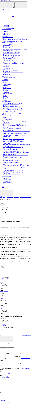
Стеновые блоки (5, 83)
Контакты (3, 390)
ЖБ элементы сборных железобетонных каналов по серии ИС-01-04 (12, 108)
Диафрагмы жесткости (6, 69)
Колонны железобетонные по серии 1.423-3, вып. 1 (10, 60)
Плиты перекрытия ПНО (6, 25)
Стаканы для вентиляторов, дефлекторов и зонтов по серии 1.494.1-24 (13, 43)
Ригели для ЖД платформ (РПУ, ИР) (8, 177)
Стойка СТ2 (1, 308)
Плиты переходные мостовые (7, 175)
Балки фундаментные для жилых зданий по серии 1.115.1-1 (11, 52)
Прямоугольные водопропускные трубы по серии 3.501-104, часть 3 (12, 161)
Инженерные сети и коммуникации (6, 101)
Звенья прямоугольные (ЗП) (7, 148)
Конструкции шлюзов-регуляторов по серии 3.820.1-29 (10, 111)
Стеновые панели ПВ (6, 33)
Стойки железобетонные (5, 79)
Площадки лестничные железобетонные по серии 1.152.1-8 (11, 51)
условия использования (3, 400)
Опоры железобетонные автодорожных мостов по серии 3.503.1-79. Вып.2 (13, 171)
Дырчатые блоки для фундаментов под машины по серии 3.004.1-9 (12, 59)
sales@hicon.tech (4, 9)
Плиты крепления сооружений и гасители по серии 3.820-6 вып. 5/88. (13, 157)
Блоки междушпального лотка (7, 93)
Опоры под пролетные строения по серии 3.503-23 (10, 149)
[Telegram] (2, 203)
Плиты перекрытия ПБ (6, 26)
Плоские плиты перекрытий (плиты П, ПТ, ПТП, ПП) (10, 70)
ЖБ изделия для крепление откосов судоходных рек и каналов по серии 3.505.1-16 (14, 134)
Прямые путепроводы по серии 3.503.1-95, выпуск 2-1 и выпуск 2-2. (12, 128)
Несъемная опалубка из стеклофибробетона (9, 77)
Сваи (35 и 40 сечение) (6, 65)
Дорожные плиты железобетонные (8, 146)
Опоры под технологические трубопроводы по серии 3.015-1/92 (12, 113)
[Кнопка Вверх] (6, 339)
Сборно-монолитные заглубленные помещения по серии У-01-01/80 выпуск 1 (14, 135)
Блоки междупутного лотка (7, 88)
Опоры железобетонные (6, 45)
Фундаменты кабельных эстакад (7, 74)
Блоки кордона (5, 96)
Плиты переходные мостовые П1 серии (8, 132)
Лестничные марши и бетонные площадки (9, 61)
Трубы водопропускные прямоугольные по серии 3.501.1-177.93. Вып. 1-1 (13, 164)
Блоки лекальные (5, 90)
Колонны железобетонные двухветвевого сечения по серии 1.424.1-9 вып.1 (13, 67)
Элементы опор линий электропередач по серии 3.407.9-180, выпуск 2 (13, 38)
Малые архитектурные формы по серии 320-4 (9, 115)
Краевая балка (5, 178)
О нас (2, 387)
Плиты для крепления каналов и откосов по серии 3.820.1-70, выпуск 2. (13, 147)
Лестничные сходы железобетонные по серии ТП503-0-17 (11, 162)
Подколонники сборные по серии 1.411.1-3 (9, 44)
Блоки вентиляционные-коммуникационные (9, 54)
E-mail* (1, 266)
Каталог (13, 16)
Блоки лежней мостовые (6, 123)
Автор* (1, 265)
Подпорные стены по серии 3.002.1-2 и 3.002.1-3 (10, 145)
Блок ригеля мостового (6, 136)
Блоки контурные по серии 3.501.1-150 (8, 143)
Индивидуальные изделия (5, 116)
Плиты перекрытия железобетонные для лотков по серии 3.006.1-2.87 (12, 109)
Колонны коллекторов (6, 66)
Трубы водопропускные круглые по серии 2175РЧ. (10, 163)
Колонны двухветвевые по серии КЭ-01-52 (9, 58)
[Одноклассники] (1, 203)
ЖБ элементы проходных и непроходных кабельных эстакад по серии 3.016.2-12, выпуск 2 (15, 39)
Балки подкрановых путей (7, 47)
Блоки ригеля (5, 87)
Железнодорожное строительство (6, 176)
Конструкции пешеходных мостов (8, 119)
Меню (13, 7)
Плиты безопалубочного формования (8, 28)
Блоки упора (5, 95)
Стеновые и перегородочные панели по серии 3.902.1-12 (11, 104)
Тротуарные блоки (5, 86)
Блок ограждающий (6, 85)
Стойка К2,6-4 (2, 282)
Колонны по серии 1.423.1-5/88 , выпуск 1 (9, 56)
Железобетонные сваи (5, 378)
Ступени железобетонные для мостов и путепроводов (10, 118)
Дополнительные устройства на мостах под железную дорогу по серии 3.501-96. (14, 129)
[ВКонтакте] (0, 203)
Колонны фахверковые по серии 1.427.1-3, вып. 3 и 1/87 (11, 57)
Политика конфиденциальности (26, 335)
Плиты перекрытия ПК (6, 24)
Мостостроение (4, 117)
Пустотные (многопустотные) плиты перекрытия (10, 27)
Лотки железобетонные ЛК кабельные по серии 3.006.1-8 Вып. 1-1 (12, 103)
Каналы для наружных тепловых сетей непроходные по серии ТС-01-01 (13, 107)
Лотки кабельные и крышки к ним (8, 73)
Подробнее (1, 289)
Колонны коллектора (6, 183)
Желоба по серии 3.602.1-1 (7, 110)
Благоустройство (4, 114)
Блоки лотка (5, 82)
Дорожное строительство (5, 120)
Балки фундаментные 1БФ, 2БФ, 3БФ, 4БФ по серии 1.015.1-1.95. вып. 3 (13, 72)
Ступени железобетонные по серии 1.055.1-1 (9, 62)
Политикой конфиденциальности (25, 358)
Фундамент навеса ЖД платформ (7, 180)
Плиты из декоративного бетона (7, 181)
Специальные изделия (5, 76)
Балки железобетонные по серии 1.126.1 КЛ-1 (9, 71)
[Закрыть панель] (0, 392)
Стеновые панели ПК (6, 30)
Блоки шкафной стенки (6, 92)
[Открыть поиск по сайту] (20, 4)
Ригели (4, 64)
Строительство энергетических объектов (7, 37)
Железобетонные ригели (5, 36)
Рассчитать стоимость (3, 318)
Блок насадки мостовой (6, 138)
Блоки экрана (5, 98)
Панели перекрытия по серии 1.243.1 (8, 68)
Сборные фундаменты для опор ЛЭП (8, 75)
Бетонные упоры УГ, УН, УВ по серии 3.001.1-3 (9, 102)
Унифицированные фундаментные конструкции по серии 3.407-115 (12, 41)
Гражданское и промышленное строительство (8, 42)
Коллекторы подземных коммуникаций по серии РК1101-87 (11, 106)
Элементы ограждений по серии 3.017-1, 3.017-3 (10, 50)
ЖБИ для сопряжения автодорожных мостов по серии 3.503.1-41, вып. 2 (13, 141)
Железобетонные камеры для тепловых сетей (9, 105)
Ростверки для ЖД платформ (7, 182)
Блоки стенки (5, 100)
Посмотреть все (14, 385)
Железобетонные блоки (5, 80)
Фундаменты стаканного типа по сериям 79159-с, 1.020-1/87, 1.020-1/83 (13, 55)
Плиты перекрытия (5, 376)
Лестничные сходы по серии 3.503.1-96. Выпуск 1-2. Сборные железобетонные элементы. (15, 140)
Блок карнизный (5, 94)
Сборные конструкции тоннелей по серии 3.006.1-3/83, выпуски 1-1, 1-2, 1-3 (13, 170)
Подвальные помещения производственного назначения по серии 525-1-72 (13, 63)
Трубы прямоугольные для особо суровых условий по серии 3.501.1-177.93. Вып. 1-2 (15, 151)
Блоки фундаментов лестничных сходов (8, 130)
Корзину (9, 373)
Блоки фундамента (5, 89)
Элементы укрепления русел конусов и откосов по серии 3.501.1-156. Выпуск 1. (14, 156)
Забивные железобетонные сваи (7, 35)
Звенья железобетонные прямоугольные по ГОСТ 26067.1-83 (11, 124)
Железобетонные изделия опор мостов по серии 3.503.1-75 (11, 160)
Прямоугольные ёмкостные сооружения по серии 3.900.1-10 (11, 112)
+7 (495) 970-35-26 (4, 324)
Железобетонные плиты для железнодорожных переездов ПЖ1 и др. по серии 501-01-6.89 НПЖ (16, 144)
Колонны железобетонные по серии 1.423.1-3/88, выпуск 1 (11, 53)
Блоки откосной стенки (6, 97)
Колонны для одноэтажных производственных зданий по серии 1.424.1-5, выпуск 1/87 (15, 49)
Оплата (3, 388)
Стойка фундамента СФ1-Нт (4, 291)
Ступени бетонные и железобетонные (7, 78)
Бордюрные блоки (5, 81)
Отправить (1, 369)
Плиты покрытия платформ (7, 179)
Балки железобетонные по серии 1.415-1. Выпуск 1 (10, 46)
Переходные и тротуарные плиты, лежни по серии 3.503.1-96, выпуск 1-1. (13, 139)
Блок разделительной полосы (7, 84)
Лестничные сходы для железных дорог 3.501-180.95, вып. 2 (11, 174)
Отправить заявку (2, 348)
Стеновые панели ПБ (6, 31)
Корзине (4, 371)
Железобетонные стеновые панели (6, 29)
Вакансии (3, 389)
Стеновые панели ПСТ (6, 34)
